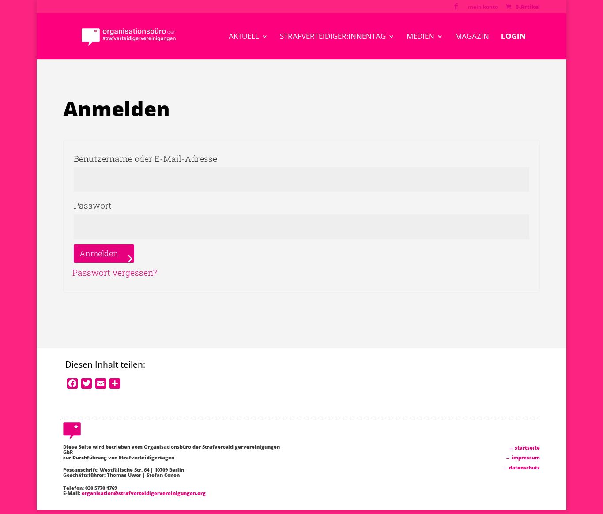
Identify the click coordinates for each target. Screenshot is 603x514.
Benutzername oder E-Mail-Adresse (174, 158)
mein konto (483, 7)
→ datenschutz (521, 467)
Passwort (121, 205)
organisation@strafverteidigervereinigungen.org (144, 493)
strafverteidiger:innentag (333, 37)
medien (420, 37)
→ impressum (522, 457)
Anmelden (98, 253)
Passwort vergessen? (114, 272)
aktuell (244, 37)
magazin (472, 37)
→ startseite (524, 447)
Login (513, 37)
